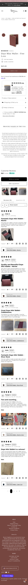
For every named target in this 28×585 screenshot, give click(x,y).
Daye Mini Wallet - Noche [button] (14, 250)
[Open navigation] (2, 11)
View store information (9, 116)
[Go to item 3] (22, 191)
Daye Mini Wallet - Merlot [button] (14, 296)
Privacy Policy (14, 530)
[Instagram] (8, 572)
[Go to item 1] (5, 191)
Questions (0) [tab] (20, 200)
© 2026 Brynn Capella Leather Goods (11, 578)
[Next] (25, 4)
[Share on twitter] (20, 244)
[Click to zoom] (24, 24)
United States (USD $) (11, 568)
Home (2, 18)
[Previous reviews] (3, 88)
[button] (4, 50)
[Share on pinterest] (23, 244)
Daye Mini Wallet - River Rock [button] (15, 385)
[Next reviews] (25, 88)
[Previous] (2, 4)
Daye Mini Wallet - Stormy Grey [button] (15, 435)
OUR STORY (14, 557)
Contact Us (14, 526)
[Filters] (6, 205)
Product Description (9, 98)
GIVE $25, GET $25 (14, 556)
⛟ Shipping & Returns (10, 102)
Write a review (14, 179)
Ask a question (14, 183)
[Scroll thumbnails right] (25, 191)
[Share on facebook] (17, 244)
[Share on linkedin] (26, 244)
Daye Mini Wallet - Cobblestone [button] (15, 340)
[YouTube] (6, 572)
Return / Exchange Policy (14, 525)
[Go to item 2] (14, 191)
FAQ (14, 522)
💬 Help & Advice (8, 107)
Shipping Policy (14, 523)
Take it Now (16, 5)
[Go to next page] (20, 491)
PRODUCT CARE (14, 559)
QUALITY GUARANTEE (14, 561)
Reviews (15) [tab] (8, 200)
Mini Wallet (8, 18)
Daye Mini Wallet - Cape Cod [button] (14, 484)
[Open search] (2, 205)
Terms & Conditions (14, 528)
